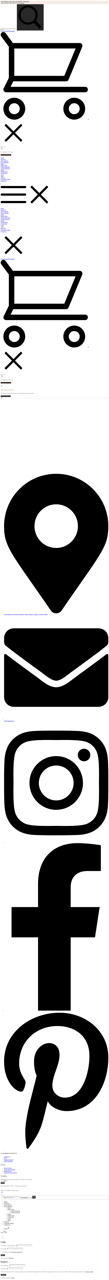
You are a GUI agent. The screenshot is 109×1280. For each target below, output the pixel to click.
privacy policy (89, 1271)
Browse (22, 3)
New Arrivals (7, 1205)
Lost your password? (16, 1252)
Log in (2, 1255)
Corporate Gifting (9, 1223)
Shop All (6, 1221)
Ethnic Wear (10, 1209)
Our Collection (8, 1206)
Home (5, 1201)
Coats (9, 1218)
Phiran (9, 1214)
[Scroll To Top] (2, 1193)
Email (2, 1181)
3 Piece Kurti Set (15, 1212)
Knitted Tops (10, 1215)
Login (12, 1278)
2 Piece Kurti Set (15, 1211)
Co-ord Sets (10, 1217)
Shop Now (26, 1)
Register (11, 1258)
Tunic (9, 1220)
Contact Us (7, 1225)
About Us (6, 1203)
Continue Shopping (6, 155)
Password (4, 1249)
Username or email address (8, 1245)
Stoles (9, 1208)
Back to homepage (6, 396)
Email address (5, 1265)
